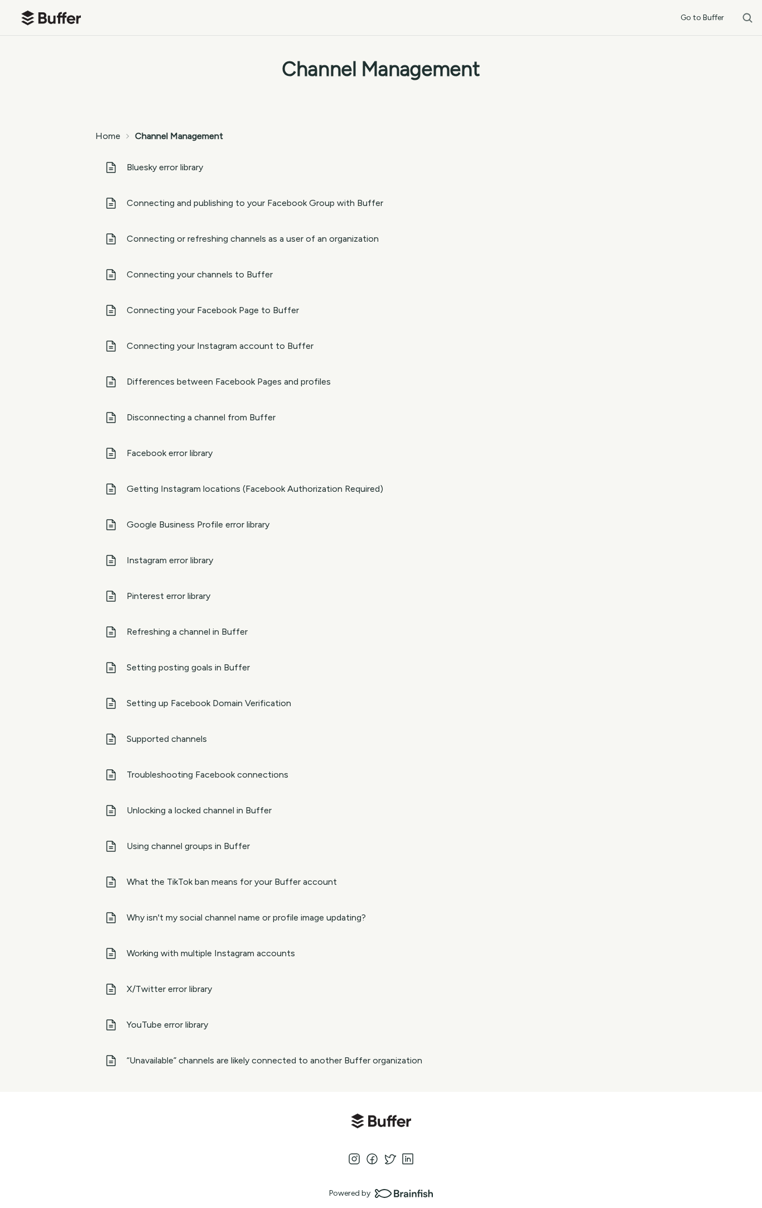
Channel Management (179, 136)
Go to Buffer (702, 17)
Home (107, 136)
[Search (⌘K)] (747, 18)
